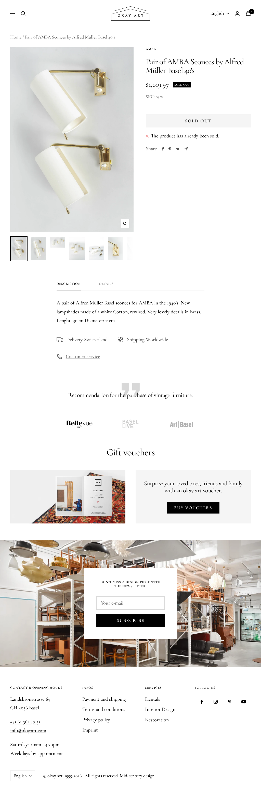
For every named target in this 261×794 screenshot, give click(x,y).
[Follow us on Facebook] (202, 702)
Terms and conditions (103, 709)
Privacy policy (96, 720)
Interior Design (160, 709)
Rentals (152, 699)
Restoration (157, 720)
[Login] (237, 13)
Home (15, 37)
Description (69, 284)
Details (106, 284)
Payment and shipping (104, 699)
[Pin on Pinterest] (169, 149)
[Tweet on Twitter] (178, 149)
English (217, 13)
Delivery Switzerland (87, 340)
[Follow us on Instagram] (216, 702)
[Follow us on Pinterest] (230, 702)
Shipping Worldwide (147, 340)
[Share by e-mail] (186, 148)
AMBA (151, 49)
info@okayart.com (28, 730)
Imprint (90, 730)
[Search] (23, 13)
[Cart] (248, 13)
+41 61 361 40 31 (25, 722)
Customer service (83, 356)
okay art (54, 775)
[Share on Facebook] (163, 149)
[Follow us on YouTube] (244, 702)
